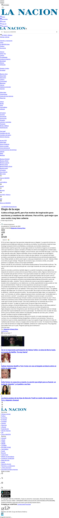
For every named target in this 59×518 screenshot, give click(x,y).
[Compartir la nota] (2, 232)
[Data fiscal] (2, 515)
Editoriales (3, 92)
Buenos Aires (4, 74)
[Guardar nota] (2, 230)
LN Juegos (3, 113)
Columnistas (3, 94)
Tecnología (3, 116)
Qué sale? (3, 131)
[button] (29, 115)
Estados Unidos (4, 68)
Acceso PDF (3, 140)
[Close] (2, 402)
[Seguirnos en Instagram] (2, 483)
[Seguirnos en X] (2, 478)
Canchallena (3, 107)
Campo (2, 55)
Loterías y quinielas (5, 122)
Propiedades (3, 57)
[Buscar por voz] (56, 31)
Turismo (2, 114)
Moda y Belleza (4, 126)
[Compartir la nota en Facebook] (2, 237)
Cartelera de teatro (5, 135)
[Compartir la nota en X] (4, 237)
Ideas (1, 153)
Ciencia (2, 85)
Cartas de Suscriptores (6, 96)
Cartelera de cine (5, 133)
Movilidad (3, 61)
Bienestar (3, 83)
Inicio (3, 17)
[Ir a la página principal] (29, 14)
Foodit (4, 21)
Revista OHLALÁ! (4, 159)
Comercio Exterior (5, 59)
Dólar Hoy (3, 53)
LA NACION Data (5, 44)
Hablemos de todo (5, 87)
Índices (2, 63)
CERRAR (2, 1)
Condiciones (21, 504)
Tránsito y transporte (6, 41)
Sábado (2, 151)
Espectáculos (12, 206)
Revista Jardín (4, 168)
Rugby (2, 103)
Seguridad (3, 76)
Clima (1, 42)
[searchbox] (29, 32)
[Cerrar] (26, 29)
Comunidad (3, 81)
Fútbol (2, 102)
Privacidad (28, 504)
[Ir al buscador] (2, 7)
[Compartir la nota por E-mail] (6, 237)
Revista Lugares (4, 163)
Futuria (2, 52)
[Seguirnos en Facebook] (2, 474)
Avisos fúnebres (4, 144)
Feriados (2, 120)
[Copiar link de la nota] (2, 235)
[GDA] (5, 510)
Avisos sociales (4, 146)
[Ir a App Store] (5, 497)
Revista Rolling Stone (6, 166)
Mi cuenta (5, 26)
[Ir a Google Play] (5, 493)
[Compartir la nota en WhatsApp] (4, 232)
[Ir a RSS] (2, 488)
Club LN (4, 24)
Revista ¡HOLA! (4, 161)
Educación (3, 78)
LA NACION (4, 206)
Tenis (1, 105)
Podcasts (2, 124)
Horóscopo (3, 118)
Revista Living (4, 164)
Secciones (5, 19)
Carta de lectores (5, 148)
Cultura (2, 79)
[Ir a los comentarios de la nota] (4, 230)
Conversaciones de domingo (8, 150)
